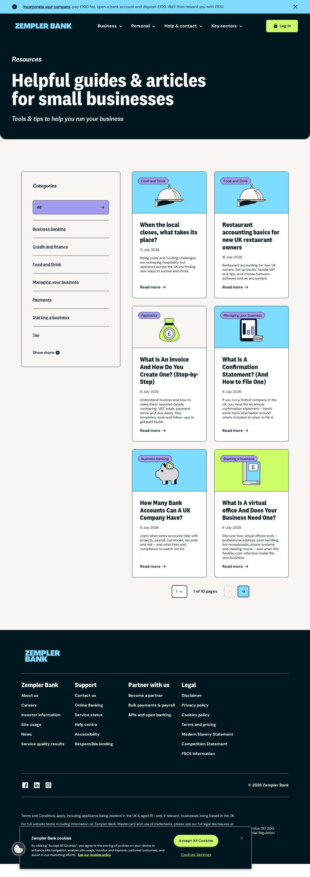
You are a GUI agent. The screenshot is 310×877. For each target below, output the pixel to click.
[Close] (241, 838)
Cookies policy (196, 714)
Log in (285, 25)
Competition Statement (204, 743)
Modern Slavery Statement (207, 734)
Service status (89, 714)
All (39, 207)
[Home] (44, 26)
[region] (135, 847)
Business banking (49, 229)
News (26, 734)
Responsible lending (94, 743)
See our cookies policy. (94, 855)
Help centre (86, 724)
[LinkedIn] (37, 785)
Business (107, 26)
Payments (42, 299)
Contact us (85, 695)
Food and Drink (47, 264)
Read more (150, 287)
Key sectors (224, 26)
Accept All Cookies (196, 840)
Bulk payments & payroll (151, 705)
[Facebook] (25, 785)
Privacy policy (195, 705)
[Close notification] (295, 7)
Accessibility (87, 734)
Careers (29, 705)
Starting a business (51, 317)
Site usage (31, 724)
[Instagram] (48, 785)
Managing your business (56, 282)
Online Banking (89, 705)
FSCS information (198, 753)
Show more (43, 352)
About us (30, 695)
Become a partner (145, 695)
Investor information (41, 714)
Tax (36, 335)
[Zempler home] (42, 656)
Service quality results (42, 743)
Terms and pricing (199, 724)
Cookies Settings (196, 855)
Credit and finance (50, 246)
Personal (140, 26)
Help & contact (180, 26)
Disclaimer (192, 695)
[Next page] (243, 591)
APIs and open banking (149, 714)
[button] (18, 849)
